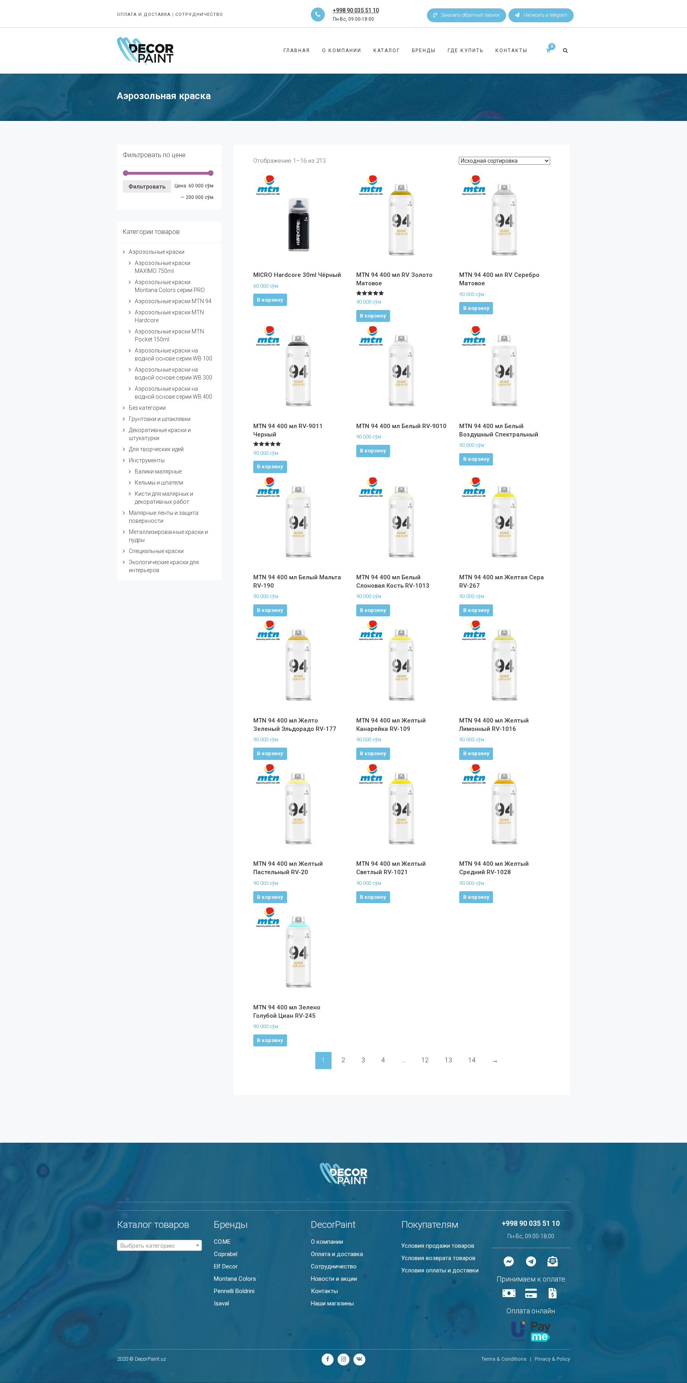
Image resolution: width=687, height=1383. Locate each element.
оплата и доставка (144, 14)
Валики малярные (158, 471)
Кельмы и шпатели (159, 482)
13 (448, 1060)
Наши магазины (332, 1303)
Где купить (465, 50)
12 (425, 1060)
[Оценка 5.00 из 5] (401, 293)
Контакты (511, 50)
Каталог (386, 50)
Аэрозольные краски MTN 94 (173, 301)
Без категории (147, 408)
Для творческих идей (156, 449)
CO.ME (222, 1241)
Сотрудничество (334, 1266)
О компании (341, 50)
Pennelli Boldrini (234, 1291)
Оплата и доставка (337, 1254)
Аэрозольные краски (156, 252)
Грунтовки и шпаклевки (159, 419)
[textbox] (159, 1245)
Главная (296, 50)
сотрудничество (199, 14)
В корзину (270, 300)
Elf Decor (226, 1266)
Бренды (424, 50)
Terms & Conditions (503, 1359)
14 (471, 1060)
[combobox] (159, 1245)
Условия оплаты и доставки (440, 1270)
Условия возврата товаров (438, 1258)
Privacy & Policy (552, 1359)
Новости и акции (334, 1278)
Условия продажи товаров (437, 1245)
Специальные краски (156, 551)
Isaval (221, 1303)
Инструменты (147, 460)
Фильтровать (146, 186)
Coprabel (225, 1254)
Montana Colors (235, 1278)
